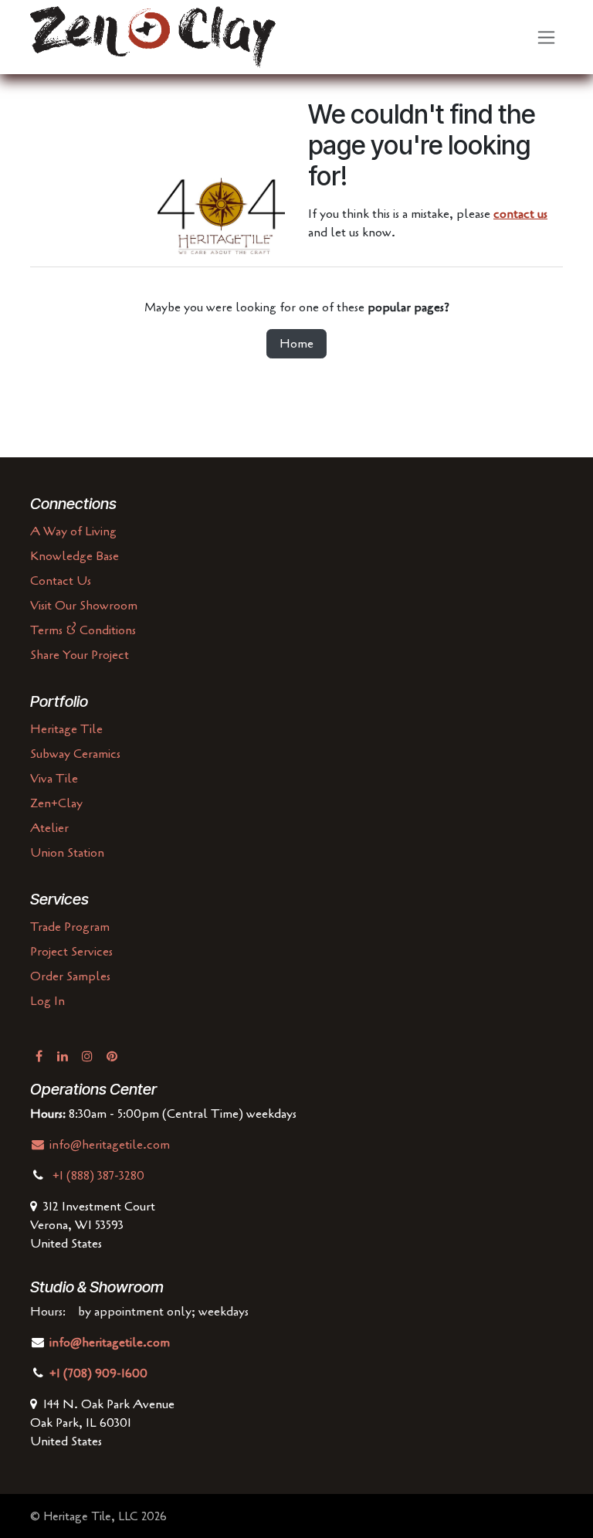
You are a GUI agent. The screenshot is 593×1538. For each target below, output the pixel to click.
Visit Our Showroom (83, 605)
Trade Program (70, 926)
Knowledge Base (74, 556)
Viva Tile (54, 778)
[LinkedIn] (62, 1056)
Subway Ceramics (75, 753)
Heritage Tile (66, 729)
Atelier (49, 828)
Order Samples (70, 976)
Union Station (67, 852)
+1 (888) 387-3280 (100, 1175)
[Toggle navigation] (546, 37)
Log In (47, 1001)
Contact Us (60, 580)
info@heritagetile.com (108, 1144)
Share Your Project (79, 655)
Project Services (71, 951)
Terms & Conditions (83, 630)
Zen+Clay (56, 803)
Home (296, 343)
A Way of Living (73, 531)
